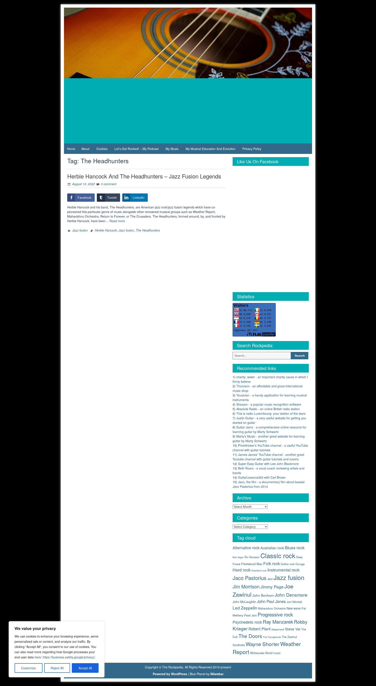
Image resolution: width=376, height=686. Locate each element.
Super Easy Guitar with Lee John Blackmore (268, 463)
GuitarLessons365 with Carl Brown (262, 477)
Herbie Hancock (106, 230)
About (85, 149)
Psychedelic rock (247, 622)
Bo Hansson (252, 557)
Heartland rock (259, 570)
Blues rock (295, 547)
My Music (172, 149)
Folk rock (271, 563)
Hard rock (241, 570)
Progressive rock (275, 614)
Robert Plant (259, 628)
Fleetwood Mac (251, 564)
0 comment (108, 184)
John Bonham (263, 595)
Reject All (57, 668)
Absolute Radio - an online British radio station (268, 409)
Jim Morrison (246, 586)
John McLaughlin (244, 601)
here (38, 657)
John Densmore (291, 594)
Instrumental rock (283, 570)
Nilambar (216, 674)
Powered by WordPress (170, 674)
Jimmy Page (272, 586)
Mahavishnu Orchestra (272, 608)
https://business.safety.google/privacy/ (69, 657)
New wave (294, 608)
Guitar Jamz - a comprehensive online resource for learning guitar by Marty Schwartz (269, 429)
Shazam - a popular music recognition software (268, 404)
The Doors (250, 635)
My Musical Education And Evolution (210, 149)
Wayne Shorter (262, 644)
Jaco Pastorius (249, 577)
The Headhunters (148, 230)
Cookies (101, 149)
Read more (117, 221)
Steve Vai (292, 628)
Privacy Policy (251, 149)
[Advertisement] (188, 110)
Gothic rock (288, 564)
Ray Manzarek (278, 621)
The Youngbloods (272, 637)
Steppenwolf (277, 629)
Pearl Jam (250, 615)
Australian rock (272, 547)
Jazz (270, 579)
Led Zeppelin (245, 608)
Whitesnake (257, 653)
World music (272, 653)
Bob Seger (238, 557)
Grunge (300, 564)
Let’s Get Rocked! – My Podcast (136, 149)
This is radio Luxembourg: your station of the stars (271, 413)
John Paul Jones (271, 601)
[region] (56, 649)
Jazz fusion (80, 230)
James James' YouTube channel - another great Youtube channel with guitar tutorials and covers (268, 456)
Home (71, 149)
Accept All (85, 668)
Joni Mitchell (294, 602)
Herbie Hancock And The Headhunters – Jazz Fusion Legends (144, 176)
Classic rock (277, 555)
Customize (28, 668)
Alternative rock (246, 547)
